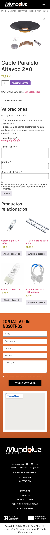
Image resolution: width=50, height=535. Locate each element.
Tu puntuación (9, 138)
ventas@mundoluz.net (25, 472)
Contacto (25, 495)
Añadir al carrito (20, 83)
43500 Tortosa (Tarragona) (25, 467)
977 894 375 (25, 477)
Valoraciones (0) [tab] (14, 100)
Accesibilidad (25, 508)
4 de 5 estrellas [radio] (14, 140)
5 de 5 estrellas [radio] (18, 140)
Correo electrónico (11, 172)
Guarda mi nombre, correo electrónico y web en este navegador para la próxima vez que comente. (24, 186)
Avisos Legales (25, 499)
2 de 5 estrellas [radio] (6, 140)
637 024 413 (25, 480)
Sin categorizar (14, 11)
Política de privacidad (25, 504)
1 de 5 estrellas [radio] (3, 140)
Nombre (6, 162)
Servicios (25, 491)
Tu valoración (9, 147)
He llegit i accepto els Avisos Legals (23, 377)
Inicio (3, 11)
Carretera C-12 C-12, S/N (25, 464)
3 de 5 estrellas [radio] (10, 140)
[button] (44, 3)
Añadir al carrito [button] (11, 253)
